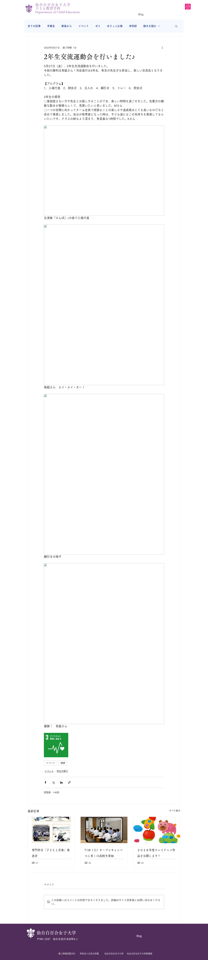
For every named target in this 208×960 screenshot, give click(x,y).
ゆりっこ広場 (115, 26)
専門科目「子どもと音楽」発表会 (51, 853)
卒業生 (51, 26)
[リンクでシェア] (69, 782)
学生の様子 (62, 771)
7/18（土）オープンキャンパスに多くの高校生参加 (103, 853)
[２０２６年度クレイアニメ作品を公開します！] (156, 830)
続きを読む (149, 26)
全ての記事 (34, 26)
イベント (83, 26)
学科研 (133, 26)
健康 (63, 763)
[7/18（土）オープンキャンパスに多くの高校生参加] (104, 830)
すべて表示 (174, 810)
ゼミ (97, 26)
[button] (176, 26)
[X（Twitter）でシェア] (53, 782)
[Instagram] (188, 6)
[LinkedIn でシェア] (61, 782)
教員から (66, 26)
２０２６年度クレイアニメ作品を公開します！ (156, 853)
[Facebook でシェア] (45, 782)
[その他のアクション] (162, 48)
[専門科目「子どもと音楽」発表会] (51, 830)
